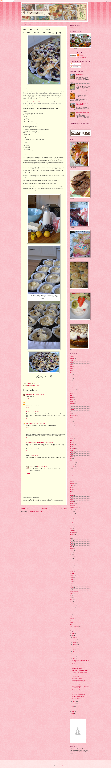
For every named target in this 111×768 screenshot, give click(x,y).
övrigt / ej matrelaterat (74, 626)
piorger (71, 544)
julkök (71, 477)
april (74, 656)
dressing (71, 393)
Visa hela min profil (81, 57)
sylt (70, 589)
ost (70, 536)
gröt (71, 446)
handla (71, 450)
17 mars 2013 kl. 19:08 (34, 411)
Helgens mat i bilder (76, 692)
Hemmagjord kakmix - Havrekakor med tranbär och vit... (80, 687)
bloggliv (71, 370)
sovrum (71, 583)
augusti (74, 646)
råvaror (71, 567)
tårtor (71, 597)
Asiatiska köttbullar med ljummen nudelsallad (79, 673)
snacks (71, 577)
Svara (27, 398)
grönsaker (72, 444)
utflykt (71, 601)
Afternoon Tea (73, 360)
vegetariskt (72, 610)
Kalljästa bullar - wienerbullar (82, 112)
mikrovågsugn (73, 518)
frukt (71, 421)
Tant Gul (28, 432)
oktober (74, 642)
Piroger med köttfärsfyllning (82, 94)
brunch (71, 374)
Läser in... (72, 27)
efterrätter (72, 401)
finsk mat (72, 409)
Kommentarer (75, 66)
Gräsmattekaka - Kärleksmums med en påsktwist (80, 660)
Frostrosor (32, 466)
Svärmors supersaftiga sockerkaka (80, 75)
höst (71, 458)
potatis (71, 550)
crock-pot (72, 387)
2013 (73, 635)
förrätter (71, 423)
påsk (71, 554)
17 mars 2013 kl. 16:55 (34, 403)
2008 (73, 716)
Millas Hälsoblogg (30, 394)
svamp (71, 587)
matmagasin (72, 505)
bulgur (71, 379)
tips (70, 595)
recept (33, 385)
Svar (29, 464)
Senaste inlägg (25, 508)
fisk (70, 411)
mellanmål (72, 509)
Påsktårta (74, 663)
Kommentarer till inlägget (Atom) (35, 511)
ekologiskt (72, 403)
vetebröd (37, 385)
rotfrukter (72, 565)
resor (71, 558)
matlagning (72, 503)
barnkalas (72, 368)
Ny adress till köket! (76, 698)
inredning (72, 464)
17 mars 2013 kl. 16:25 (39, 394)
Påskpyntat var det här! (77, 668)
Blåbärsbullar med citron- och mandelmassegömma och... (78, 681)
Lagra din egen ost (80, 85)
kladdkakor (72, 483)
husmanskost (72, 452)
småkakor (72, 575)
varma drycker (73, 606)
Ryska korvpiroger (76, 666)
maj (74, 653)
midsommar (72, 516)
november (75, 640)
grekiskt (71, 438)
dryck (71, 395)
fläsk (71, 413)
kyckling (72, 485)
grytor (71, 442)
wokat (71, 616)
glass (71, 428)
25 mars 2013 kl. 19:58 (42, 466)
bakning (28, 385)
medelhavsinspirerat (74, 507)
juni (74, 651)
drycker (71, 397)
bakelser (71, 364)
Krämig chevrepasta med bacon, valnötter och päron (82, 104)
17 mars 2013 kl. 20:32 (35, 432)
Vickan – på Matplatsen (38, 101)
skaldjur (71, 571)
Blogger (62, 765)
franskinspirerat (73, 415)
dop (70, 391)
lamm (71, 491)
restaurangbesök (73, 561)
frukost (71, 419)
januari (74, 704)
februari (74, 701)
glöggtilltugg (72, 434)
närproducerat (73, 532)
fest (70, 405)
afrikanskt (72, 358)
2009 (73, 713)
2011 (73, 709)
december (75, 637)
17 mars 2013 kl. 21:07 (48, 442)
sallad (71, 569)
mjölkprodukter (73, 522)
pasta (71, 540)
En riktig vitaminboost (77, 678)
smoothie (72, 573)
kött (71, 487)
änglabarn (72, 622)
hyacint (71, 454)
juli (73, 649)
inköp (71, 460)
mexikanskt (72, 514)
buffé (71, 376)
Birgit (27, 411)
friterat (71, 417)
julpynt (71, 479)
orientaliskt (72, 534)
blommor (72, 372)
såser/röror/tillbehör (74, 591)
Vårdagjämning (75, 676)
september (75, 644)
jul (70, 469)
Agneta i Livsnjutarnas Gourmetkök (34, 442)
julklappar (72, 475)
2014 (73, 633)
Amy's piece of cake (30, 423)
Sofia (27, 403)
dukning (71, 399)
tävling (71, 599)
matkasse (72, 501)
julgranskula (72, 473)
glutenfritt (72, 430)
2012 (73, 706)
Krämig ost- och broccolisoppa (78, 694)
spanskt (71, 585)
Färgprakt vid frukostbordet (78, 696)
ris (70, 563)
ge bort (71, 426)
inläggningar (72, 462)
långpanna (72, 495)
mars (74, 658)
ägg (70, 620)
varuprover (72, 608)
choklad (71, 385)
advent (71, 356)
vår (70, 614)
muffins (71, 524)
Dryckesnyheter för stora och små (79, 689)
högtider (71, 456)
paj (70, 538)
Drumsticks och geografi (77, 684)
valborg (71, 604)
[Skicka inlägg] (39, 383)
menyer (71, 511)
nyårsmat (72, 530)
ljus (70, 493)
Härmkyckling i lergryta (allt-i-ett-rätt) (80, 670)
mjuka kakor (72, 520)
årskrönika (72, 618)
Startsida (44, 508)
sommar (71, 579)
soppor (71, 581)
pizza (71, 546)
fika (70, 407)
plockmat (72, 548)
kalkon (71, 481)
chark (71, 383)
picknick (71, 542)
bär (31, 385)
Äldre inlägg (63, 508)
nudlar (71, 528)
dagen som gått (73, 389)
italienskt (72, 466)
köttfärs (71, 489)
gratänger (72, 436)
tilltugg (71, 593)
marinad (71, 497)
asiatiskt (71, 362)
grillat (71, 440)
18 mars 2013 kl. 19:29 (34, 455)
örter (71, 624)
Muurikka (72, 526)
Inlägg (73, 64)
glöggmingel (72, 432)
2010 (73, 711)
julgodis (71, 471)
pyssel (71, 552)
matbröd (71, 499)
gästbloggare (72, 448)
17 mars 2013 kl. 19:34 (40, 423)
